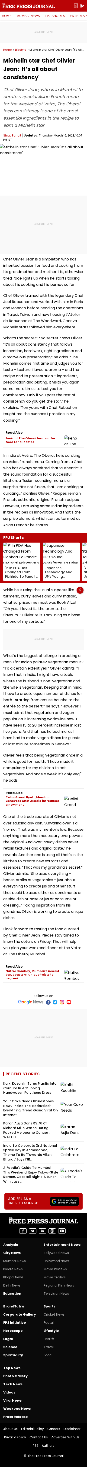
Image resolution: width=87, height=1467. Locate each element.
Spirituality (13, 1355)
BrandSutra (13, 1306)
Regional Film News (59, 1285)
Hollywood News (56, 1261)
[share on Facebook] (23, 1231)
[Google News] (30, 1002)
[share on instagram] (52, 1231)
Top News (11, 1368)
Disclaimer (72, 1429)
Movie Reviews (55, 1269)
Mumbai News (28, 16)
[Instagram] (62, 1002)
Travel (49, 1347)
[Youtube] (69, 1002)
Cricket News (54, 1314)
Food (48, 1355)
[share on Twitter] (32, 1231)
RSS (35, 1445)
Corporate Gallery (19, 1314)
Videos (9, 1392)
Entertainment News (62, 1244)
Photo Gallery (15, 1376)
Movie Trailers (55, 1277)
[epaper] (75, 6)
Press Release (15, 1416)
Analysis (10, 1244)
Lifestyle (20, 50)
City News (12, 1252)
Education (12, 1293)
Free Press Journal (28, 5)
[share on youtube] (62, 1231)
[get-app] (82, 6)
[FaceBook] (48, 1002)
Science (10, 1347)
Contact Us (38, 1437)
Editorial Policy (32, 1429)
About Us (10, 1429)
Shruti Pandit (12, 135)
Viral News (12, 1400)
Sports (49, 1306)
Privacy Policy (15, 1437)
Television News (56, 1293)
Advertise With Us (65, 1437)
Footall (49, 1322)
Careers (53, 1429)
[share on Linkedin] (42, 1231)
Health (49, 1339)
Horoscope (13, 1330)
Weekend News (17, 1408)
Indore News (13, 1269)
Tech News (13, 1384)
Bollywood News (56, 1252)
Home (7, 16)
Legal (8, 1339)
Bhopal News (13, 1277)
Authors (48, 1445)
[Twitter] (55, 1002)
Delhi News (11, 1285)
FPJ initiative (14, 1322)
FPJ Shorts (55, 16)
